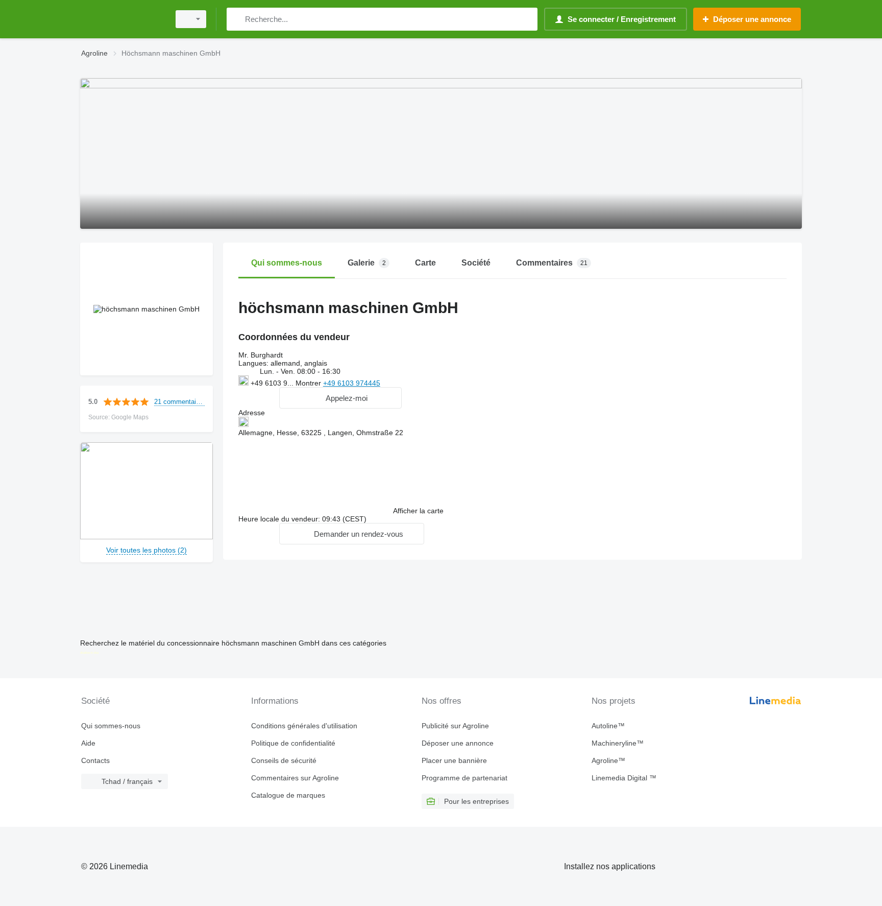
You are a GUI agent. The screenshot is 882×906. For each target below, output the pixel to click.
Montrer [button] (309, 383)
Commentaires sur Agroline (295, 778)
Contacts (95, 760)
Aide (88, 743)
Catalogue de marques (288, 795)
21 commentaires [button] (179, 402)
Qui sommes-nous (110, 726)
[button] (340, 398)
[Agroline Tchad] (122, 19)
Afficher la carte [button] (418, 511)
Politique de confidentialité (293, 743)
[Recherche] (236, 19)
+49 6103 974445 (351, 383)
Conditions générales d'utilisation (304, 726)
